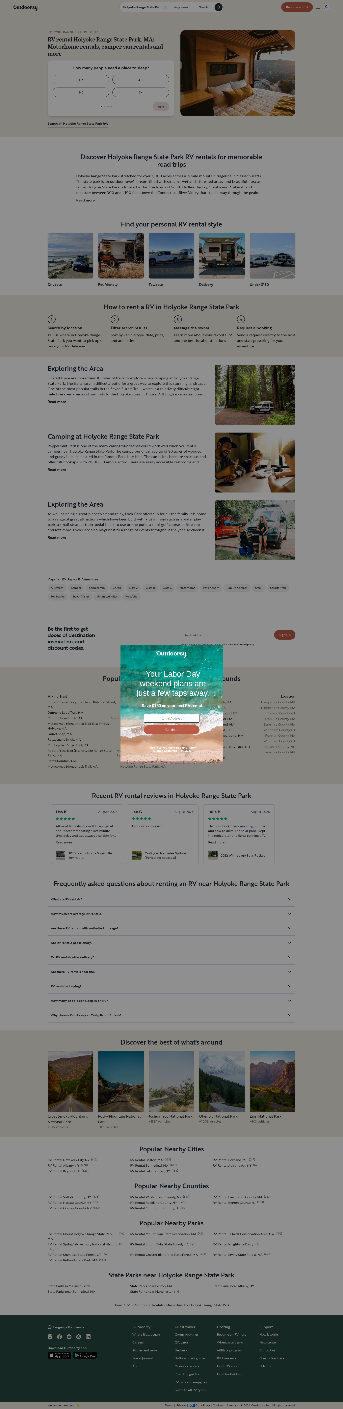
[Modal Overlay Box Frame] (171, 704)
